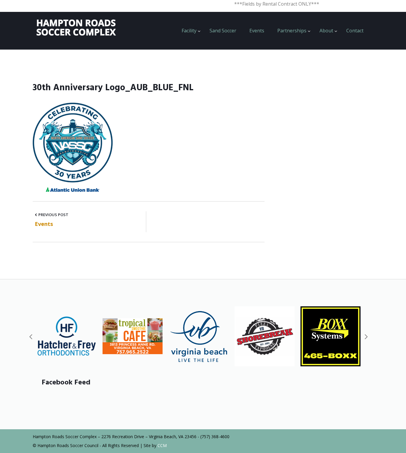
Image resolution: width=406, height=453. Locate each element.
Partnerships (291, 30)
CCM (162, 445)
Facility (189, 30)
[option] (67, 336)
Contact (354, 30)
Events (256, 30)
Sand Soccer (223, 30)
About (326, 30)
